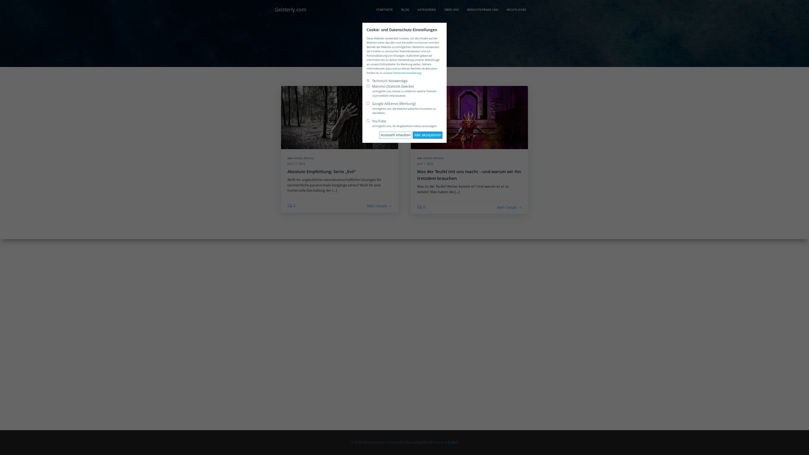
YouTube (379, 121)
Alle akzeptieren (427, 135)
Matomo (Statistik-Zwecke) (393, 86)
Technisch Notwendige (390, 81)
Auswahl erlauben (395, 135)
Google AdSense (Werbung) (394, 103)
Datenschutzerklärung (407, 73)
